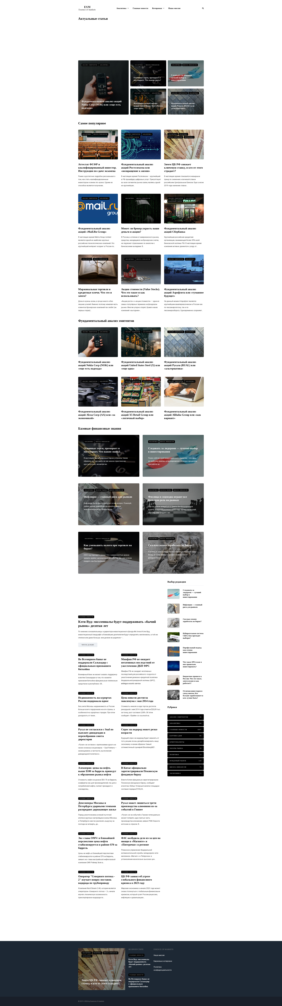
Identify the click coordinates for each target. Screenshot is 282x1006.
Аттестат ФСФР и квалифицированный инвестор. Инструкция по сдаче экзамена (97, 167)
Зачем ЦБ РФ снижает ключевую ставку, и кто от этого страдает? (183, 167)
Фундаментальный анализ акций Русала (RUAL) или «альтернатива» (183, 105)
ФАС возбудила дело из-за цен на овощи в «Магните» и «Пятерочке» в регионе (140, 841)
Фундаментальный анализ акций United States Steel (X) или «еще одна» (148, 105)
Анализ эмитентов (89, 65)
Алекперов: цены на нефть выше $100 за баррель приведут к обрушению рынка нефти (97, 771)
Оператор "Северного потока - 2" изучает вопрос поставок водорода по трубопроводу (96, 879)
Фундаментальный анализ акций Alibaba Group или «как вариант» (182, 415)
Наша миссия (174, 8)
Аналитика (121, 8)
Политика (183, 134)
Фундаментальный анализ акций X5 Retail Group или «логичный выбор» (137, 415)
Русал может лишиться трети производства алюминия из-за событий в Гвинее (139, 806)
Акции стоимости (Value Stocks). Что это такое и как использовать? (140, 292)
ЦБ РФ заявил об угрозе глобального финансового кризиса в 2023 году (136, 879)
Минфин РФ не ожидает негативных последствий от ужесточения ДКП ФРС (138, 662)
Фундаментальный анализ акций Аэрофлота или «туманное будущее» (184, 292)
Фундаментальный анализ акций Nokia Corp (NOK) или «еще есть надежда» (102, 104)
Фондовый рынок (132, 137)
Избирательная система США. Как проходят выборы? (193, 635)
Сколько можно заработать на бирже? (171, 545)
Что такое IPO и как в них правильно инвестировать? (192, 664)
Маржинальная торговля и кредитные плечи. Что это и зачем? (95, 292)
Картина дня (186, 736)
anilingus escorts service (131, 683)
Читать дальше (88, 645)
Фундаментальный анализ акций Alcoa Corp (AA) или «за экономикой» (96, 415)
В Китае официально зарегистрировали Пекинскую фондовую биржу (139, 771)
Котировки (157, 8)
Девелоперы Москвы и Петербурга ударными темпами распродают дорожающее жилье (97, 806)
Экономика (189, 137)
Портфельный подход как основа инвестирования (192, 650)
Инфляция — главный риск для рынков (108, 496)
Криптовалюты (186, 742)
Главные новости (140, 8)
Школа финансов (153, 65)
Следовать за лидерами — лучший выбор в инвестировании (183, 77)
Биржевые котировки (163, 961)
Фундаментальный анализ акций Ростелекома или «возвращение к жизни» (137, 167)
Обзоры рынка (101, 490)
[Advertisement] (141, 40)
